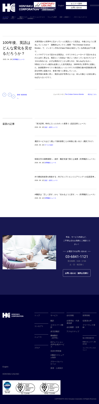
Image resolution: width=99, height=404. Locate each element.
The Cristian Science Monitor (74, 94)
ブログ (12, 18)
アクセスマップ (73, 331)
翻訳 (13, 17)
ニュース (5, 18)
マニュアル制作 (52, 17)
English (61, 5)
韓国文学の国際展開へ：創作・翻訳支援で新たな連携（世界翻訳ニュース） (65, 159)
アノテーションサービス (37, 17)
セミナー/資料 (76, 4)
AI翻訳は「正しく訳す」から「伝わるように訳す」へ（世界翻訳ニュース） (65, 194)
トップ (37, 315)
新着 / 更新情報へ (22, 96)
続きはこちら (92, 94)
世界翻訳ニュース (19, 59)
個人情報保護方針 (88, 338)
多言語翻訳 (55, 331)
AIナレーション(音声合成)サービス (57, 344)
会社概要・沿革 (73, 327)
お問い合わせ (76, 8)
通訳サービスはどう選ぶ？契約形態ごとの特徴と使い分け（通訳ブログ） (64, 141)
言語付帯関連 (55, 351)
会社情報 (20, 18)
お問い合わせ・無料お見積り (76, 273)
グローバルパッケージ (80, 17)
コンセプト (6, 17)
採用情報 (30, 18)
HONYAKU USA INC (11, 374)
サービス (54, 315)
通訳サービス (23, 17)
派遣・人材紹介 (64, 17)
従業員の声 (87, 321)
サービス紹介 (49, 145)
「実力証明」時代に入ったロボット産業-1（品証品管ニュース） (61, 124)
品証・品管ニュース (51, 127)
